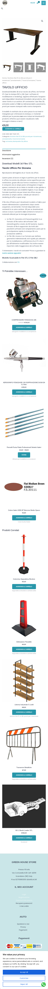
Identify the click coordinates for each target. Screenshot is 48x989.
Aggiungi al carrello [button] (24, 327)
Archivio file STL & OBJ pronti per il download (25, 136)
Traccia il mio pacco (24, 900)
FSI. (18, 262)
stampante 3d (18, 141)
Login (24, 894)
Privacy (23, 927)
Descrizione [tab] (6, 151)
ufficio (26, 141)
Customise (24, 978)
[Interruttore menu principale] (43, 3)
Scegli (24, 455)
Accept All (24, 972)
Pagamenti (23, 930)
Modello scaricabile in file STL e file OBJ (19, 258)
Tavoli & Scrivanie (28, 80)
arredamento (16, 80)
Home (4, 78)
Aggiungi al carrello (13, 129)
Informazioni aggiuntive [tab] (11, 155)
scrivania (9, 141)
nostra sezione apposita (11, 253)
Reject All (24, 984)
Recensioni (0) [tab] (7, 159)
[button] (2, 8)
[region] (24, 970)
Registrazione (24, 897)
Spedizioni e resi (23, 924)
